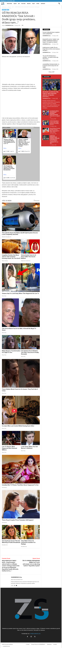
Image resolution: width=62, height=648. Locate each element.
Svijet (33, 3)
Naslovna (9, 3)
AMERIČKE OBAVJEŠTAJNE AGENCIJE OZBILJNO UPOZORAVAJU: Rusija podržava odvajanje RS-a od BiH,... (54, 139)
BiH (19, 3)
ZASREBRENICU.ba (9, 25)
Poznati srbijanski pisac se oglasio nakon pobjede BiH (51, 32)
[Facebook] (12, 585)
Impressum (49, 644)
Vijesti (15, 3)
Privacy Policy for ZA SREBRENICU (38, 644)
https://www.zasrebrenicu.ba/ (16, 579)
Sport (37, 3)
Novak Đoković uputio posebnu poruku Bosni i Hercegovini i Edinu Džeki (55, 130)
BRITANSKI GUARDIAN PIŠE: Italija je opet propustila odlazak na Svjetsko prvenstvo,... (51, 94)
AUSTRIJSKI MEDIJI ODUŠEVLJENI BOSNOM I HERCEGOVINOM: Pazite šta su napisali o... (55, 114)
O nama (27, 644)
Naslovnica (4, 6)
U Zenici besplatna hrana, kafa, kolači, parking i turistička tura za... (54, 122)
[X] (14, 585)
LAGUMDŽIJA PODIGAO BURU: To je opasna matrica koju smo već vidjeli (51, 65)
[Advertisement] (20, 70)
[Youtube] (16, 585)
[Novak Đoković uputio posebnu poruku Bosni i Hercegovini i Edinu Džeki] (46, 130)
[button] (59, 3)
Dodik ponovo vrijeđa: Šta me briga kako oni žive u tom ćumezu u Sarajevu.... (51, 49)
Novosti (9, 6)
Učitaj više (51, 72)
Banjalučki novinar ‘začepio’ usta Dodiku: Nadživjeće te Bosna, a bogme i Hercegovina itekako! (51, 40)
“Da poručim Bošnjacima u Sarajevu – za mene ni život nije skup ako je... (50, 57)
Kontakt (43, 3)
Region (29, 3)
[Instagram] (31, 636)
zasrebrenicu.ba (6, 646)
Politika (23, 3)
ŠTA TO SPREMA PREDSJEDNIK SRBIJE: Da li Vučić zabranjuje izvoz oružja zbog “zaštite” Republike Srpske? (31, 563)
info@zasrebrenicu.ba (35, 633)
